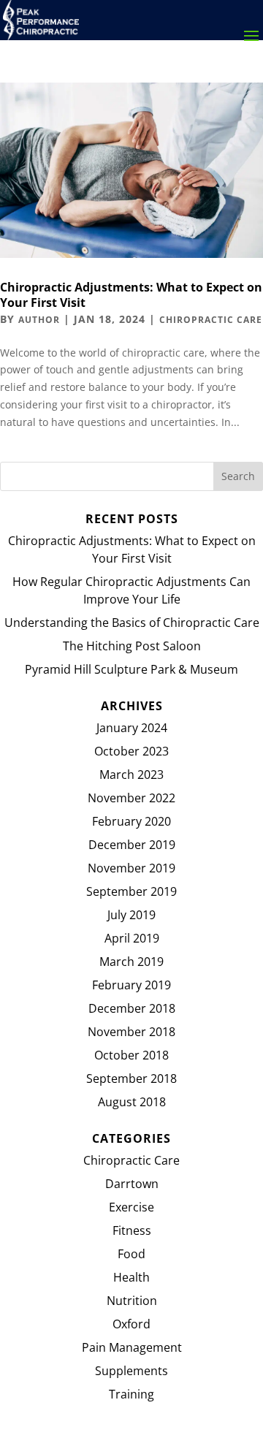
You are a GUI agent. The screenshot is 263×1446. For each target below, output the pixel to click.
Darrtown (132, 1184)
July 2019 (131, 915)
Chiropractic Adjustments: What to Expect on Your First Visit (131, 295)
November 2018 (131, 1032)
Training (131, 1394)
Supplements (131, 1371)
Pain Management (132, 1347)
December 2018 (131, 1008)
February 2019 (131, 985)
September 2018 (131, 1078)
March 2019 (131, 962)
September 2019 (131, 891)
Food (131, 1254)
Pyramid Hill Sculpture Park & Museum (131, 669)
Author (39, 319)
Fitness (132, 1230)
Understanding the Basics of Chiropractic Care (131, 622)
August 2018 (132, 1102)
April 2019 (131, 938)
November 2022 (131, 798)
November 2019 (131, 868)
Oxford (131, 1324)
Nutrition (132, 1301)
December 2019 (131, 845)
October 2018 (131, 1055)
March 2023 (131, 774)
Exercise (131, 1207)
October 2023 (131, 751)
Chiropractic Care (210, 319)
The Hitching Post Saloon (132, 646)
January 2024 (131, 728)
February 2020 (131, 821)
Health (131, 1277)
